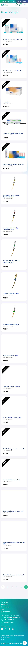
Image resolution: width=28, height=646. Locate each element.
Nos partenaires (5, 607)
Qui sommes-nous (6, 611)
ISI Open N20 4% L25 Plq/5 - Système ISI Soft (11, 196)
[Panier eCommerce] (16, 4)
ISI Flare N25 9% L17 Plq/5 (11, 324)
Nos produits (4, 602)
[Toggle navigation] (25, 5)
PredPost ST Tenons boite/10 (12, 418)
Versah (12, 1)
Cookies (3, 639)
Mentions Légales (5, 637)
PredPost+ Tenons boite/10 (11, 386)
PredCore (6, 102)
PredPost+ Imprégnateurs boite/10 (13, 449)
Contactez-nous (8, 622)
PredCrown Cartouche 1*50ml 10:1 (13, 164)
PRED (2, 1)
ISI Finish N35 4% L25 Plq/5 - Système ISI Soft (11, 261)
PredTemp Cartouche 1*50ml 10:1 (13, 71)
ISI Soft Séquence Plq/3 (10, 355)
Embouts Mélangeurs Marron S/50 (13, 575)
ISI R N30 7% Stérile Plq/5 (11, 293)
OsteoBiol (18, 1)
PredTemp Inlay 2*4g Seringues (13, 133)
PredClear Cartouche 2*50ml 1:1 (12, 40)
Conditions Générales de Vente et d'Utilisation (12, 635)
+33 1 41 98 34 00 (9, 620)
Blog (2, 609)
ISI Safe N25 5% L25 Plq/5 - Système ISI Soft (11, 228)
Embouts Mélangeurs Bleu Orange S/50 (13, 543)
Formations (4, 604)
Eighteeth (7, 1)
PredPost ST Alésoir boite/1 (11, 480)
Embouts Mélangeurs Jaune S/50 (13, 511)
